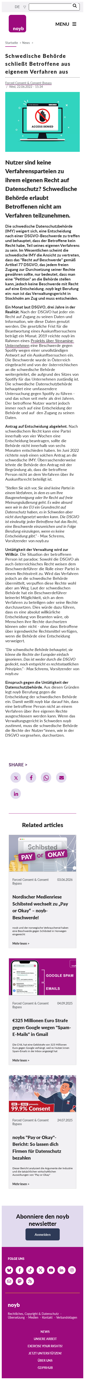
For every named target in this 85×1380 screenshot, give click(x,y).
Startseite (11, 43)
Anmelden (43, 1234)
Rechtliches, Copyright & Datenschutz (33, 1314)
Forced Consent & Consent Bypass (28, 83)
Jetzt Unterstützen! (45, 1353)
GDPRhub (45, 1368)
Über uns (45, 1360)
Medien (33, 1317)
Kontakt (47, 1317)
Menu (62, 24)
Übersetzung (16, 1317)
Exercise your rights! (45, 1346)
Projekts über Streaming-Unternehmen (39, 343)
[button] (15, 777)
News (26, 43)
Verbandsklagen (66, 1317)
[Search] (74, 6)
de (18, 7)
